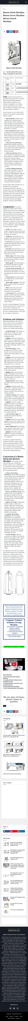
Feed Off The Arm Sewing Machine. (16, 904)
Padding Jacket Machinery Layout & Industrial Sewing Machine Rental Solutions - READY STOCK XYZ (16, 890)
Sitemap (16, 1016)
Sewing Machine (9, 8)
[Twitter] (11, 31)
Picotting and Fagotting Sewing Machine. (17, 898)
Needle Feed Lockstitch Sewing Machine (12, 773)
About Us (12, 1016)
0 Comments (7, 26)
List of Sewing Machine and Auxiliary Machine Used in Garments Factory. (16, 882)
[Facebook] (7, 31)
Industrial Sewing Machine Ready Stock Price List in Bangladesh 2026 (16, 844)
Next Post (24, 821)
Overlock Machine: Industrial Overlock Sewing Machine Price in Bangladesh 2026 (13, 736)
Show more (23, 718)
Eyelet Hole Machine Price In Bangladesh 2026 (17, 858)
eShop (21, 1016)
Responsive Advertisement (14, 921)
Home (4, 8)
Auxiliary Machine (9, 680)
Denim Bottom (8, 686)
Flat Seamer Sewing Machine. (17, 909)
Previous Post (5, 821)
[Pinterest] (14, 31)
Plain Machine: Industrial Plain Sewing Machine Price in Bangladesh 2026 (12, 755)
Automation (20, 688)
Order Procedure (11, 1018)
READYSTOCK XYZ (16, 1013)
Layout (16, 683)
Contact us (18, 1018)
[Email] (17, 31)
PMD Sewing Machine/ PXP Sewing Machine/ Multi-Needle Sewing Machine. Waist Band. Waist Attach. (17, 866)
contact (15, 699)
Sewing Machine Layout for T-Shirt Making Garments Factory (17, 874)
